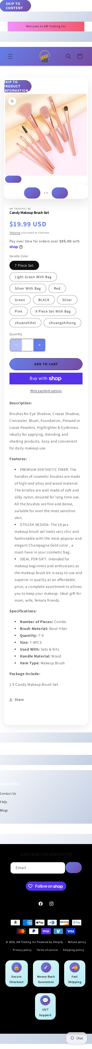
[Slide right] (60, 193)
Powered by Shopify (50, 942)
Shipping (14, 232)
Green (20, 299)
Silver (67, 299)
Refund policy (77, 942)
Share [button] (19, 699)
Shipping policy (73, 950)
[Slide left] (32, 193)
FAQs (3, 802)
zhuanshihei (25, 322)
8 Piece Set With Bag (53, 311)
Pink (18, 311)
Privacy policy (22, 950)
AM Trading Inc (26, 942)
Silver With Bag (28, 288)
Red (57, 288)
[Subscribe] (73, 867)
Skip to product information (15, 86)
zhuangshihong (62, 322)
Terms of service (47, 950)
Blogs (4, 810)
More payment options (46, 391)
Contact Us (8, 793)
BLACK (44, 299)
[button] (10, 56)
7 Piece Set (24, 265)
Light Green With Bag (33, 277)
